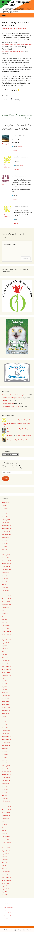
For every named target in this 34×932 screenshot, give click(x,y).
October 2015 (6, 883)
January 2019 (5, 769)
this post (11, 40)
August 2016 (5, 854)
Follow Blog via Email (10, 463)
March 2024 (5, 587)
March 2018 (5, 798)
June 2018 (5, 789)
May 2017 (4, 827)
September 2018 (6, 780)
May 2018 (4, 792)
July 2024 (4, 575)
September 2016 (6, 851)
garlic (17, 28)
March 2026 (5, 517)
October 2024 (6, 566)
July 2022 (4, 646)
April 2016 (4, 865)
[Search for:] (30, 15)
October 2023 (6, 602)
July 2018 (4, 786)
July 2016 (4, 857)
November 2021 (6, 669)
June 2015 (5, 895)
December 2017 (6, 807)
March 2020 (5, 728)
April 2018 (4, 795)
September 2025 (6, 534)
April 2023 (4, 619)
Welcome (27, 118)
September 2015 (6, 886)
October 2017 (6, 813)
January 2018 (5, 804)
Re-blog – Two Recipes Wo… (24, 420)
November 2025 (6, 528)
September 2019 (6, 745)
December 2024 (6, 561)
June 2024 (5, 578)
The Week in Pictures (8, 403)
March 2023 (5, 622)
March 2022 (5, 657)
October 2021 (6, 672)
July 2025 (4, 540)
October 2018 (6, 777)
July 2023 (4, 610)
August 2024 (5, 572)
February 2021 (6, 695)
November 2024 (6, 564)
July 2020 (4, 716)
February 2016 (6, 871)
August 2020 (5, 713)
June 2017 (5, 824)
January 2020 (5, 733)
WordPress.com (8, 919)
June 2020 (5, 719)
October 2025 (6, 531)
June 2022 (5, 648)
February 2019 (6, 766)
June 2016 (5, 859)
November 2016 (6, 845)
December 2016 (6, 842)
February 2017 (6, 836)
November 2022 (6, 634)
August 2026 (5, 502)
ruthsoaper (7, 167)
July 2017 (4, 821)
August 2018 (5, 783)
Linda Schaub (11, 423)
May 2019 (4, 757)
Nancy (9, 440)
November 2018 (6, 774)
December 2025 (6, 525)
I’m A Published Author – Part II (10, 406)
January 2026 (5, 523)
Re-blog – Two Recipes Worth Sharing (12, 395)
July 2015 (4, 892)
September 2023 (6, 605)
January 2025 (5, 558)
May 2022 (4, 651)
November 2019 (6, 739)
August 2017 (5, 818)
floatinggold (5, 144)
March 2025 (5, 552)
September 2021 (6, 675)
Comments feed (8, 916)
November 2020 (6, 704)
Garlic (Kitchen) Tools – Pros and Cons (17, 115)
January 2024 (5, 593)
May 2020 (4, 722)
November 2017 (6, 810)
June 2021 (5, 684)
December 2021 (6, 666)
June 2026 (5, 508)
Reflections (22, 28)
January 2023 (5, 628)
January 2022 (5, 663)
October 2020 (6, 707)
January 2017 (5, 839)
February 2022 (6, 660)
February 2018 (6, 801)
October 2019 (6, 742)
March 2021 (5, 692)
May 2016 (4, 862)
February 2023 (6, 625)
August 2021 (5, 678)
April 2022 (4, 654)
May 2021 (4, 687)
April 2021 (4, 690)
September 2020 (6, 710)
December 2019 (6, 736)
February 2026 (6, 520)
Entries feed (7, 913)
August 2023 (5, 607)
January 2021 (5, 698)
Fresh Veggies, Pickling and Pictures (12, 398)
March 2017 (5, 833)
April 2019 (4, 760)
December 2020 (6, 701)
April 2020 (4, 725)
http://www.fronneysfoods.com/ (12, 51)
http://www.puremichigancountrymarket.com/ (17, 44)
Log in (5, 910)
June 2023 (5, 613)
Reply (15, 150)
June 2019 (5, 754)
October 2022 (6, 637)
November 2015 (6, 880)
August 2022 (5, 643)
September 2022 (6, 640)
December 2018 (6, 772)
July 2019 (4, 751)
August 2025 (5, 537)
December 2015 (6, 877)
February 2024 (6, 590)
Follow (6, 478)
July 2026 (4, 505)
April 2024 (4, 584)
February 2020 (6, 731)
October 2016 (6, 848)
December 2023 (6, 596)
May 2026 (4, 511)
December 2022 (6, 631)
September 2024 (6, 569)
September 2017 (6, 816)
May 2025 (4, 546)
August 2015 (5, 889)
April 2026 (4, 514)
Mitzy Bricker (11, 429)
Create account (8, 907)
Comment (26, 258)
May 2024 (4, 581)
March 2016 (5, 868)
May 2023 (4, 616)
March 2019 (5, 763)
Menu (4, 15)
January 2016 (5, 874)
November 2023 (6, 599)
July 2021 (4, 681)
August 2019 (5, 748)
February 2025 (6, 555)
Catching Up (5, 400)
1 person (20, 146)
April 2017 (4, 830)
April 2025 (4, 549)
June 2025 (5, 543)
